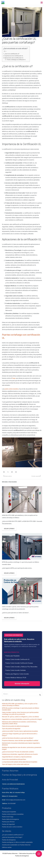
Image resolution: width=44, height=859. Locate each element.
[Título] (2, 2)
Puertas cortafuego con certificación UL (16, 59)
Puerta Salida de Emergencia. (10, 819)
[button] (42, 3)
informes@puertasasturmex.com (15, 800)
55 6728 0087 (12, 803)
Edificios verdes (6, 847)
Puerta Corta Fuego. (8, 816)
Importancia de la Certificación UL (13, 55)
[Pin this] (16, 472)
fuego (14, 378)
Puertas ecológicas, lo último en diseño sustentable (17, 842)
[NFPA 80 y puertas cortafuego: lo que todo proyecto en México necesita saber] (22, 546)
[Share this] (4, 472)
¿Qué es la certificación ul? (11, 53)
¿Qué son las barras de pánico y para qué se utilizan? (17, 738)
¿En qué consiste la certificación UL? (13, 834)
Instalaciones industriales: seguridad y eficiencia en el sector (20, 754)
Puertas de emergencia (9, 840)
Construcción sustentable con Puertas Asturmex (16, 845)
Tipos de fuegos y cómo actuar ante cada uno (15, 764)
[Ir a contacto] (39, 854)
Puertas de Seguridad (8, 824)
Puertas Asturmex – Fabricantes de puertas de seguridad (24, 853)
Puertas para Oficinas (8, 821)
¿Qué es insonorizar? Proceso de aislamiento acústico (18, 752)
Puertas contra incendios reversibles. (13, 814)
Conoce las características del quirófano (14, 759)
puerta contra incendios (12, 389)
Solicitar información (22, 683)
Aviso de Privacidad (10, 780)
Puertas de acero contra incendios (12, 827)
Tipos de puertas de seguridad (11, 728)
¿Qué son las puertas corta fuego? (12, 837)
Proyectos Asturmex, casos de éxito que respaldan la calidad (20, 740)
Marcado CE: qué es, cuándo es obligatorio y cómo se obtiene (20, 716)
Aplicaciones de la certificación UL (13, 58)
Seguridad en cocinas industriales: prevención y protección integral (22, 719)
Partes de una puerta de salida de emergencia (15, 726)
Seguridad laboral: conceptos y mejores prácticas (17, 757)
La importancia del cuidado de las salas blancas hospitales (19, 762)
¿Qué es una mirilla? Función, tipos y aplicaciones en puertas (20, 731)
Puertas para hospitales (9, 811)
